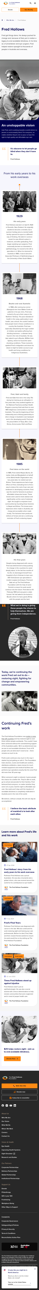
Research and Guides (9, 1157)
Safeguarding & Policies (10, 1225)
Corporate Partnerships (10, 1167)
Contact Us (6, 1136)
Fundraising (6, 1199)
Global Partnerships (9, 1175)
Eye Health (5, 1146)
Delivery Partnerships (9, 1171)
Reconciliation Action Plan (11, 1237)
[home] (2, 20)
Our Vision (5, 1121)
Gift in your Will (7, 1196)
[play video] (19, 701)
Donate (4, 1188)
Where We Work (7, 1129)
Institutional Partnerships (11, 1178)
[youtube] (11, 1105)
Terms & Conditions (8, 1233)
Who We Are (10, 20)
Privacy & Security (8, 1229)
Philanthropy (6, 1192)
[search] (31, 3)
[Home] (12, 3)
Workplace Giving (8, 1203)
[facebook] (3, 1105)
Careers (4, 1132)
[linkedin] (15, 1105)
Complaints (6, 1217)
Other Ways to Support (10, 1207)
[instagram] (7, 1105)
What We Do (6, 1125)
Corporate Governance (10, 1221)
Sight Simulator (7, 1153)
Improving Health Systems (11, 1150)
